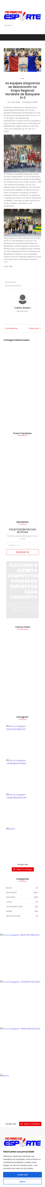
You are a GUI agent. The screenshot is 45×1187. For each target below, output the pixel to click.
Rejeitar (23, 1181)
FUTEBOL (23, 377)
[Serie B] (22, 843)
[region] (22, 1167)
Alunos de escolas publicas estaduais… (19, 644)
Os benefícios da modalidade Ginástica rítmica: (21, 360)
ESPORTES (17, 286)
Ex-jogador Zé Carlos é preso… (20, 663)
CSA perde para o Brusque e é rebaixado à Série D (22, 385)
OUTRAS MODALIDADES (28, 352)
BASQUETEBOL (10, 282)
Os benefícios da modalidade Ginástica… (21, 450)
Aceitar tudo (23, 1175)
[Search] (39, 25)
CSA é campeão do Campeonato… (18, 489)
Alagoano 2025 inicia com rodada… (19, 508)
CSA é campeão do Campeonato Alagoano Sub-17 (22, 409)
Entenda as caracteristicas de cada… (22, 702)
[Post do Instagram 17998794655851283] (22, 809)
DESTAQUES (9, 286)
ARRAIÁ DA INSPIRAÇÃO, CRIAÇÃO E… (20, 682)
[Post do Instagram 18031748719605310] (22, 741)
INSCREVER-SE (22, 552)
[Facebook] (28, 6)
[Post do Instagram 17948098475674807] (22, 775)
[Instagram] (17, 6)
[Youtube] (22, 6)
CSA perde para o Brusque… (17, 469)
